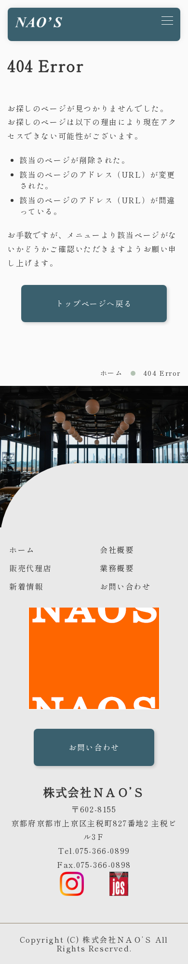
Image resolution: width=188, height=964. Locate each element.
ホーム (111, 373)
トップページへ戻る (94, 303)
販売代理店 (30, 568)
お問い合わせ (125, 586)
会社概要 (117, 549)
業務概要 (117, 568)
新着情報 (26, 586)
